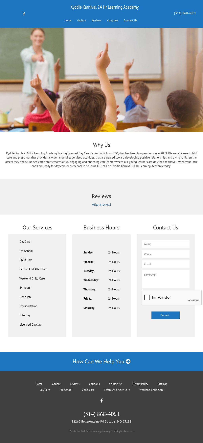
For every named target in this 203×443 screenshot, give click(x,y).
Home (67, 20)
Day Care (25, 241)
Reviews (96, 20)
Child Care (26, 260)
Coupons (112, 20)
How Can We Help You (99, 361)
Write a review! (101, 204)
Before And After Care (33, 269)
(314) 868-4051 (185, 13)
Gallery (81, 20)
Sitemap (163, 384)
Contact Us (130, 20)
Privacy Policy (140, 384)
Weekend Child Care (32, 278)
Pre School (26, 251)
